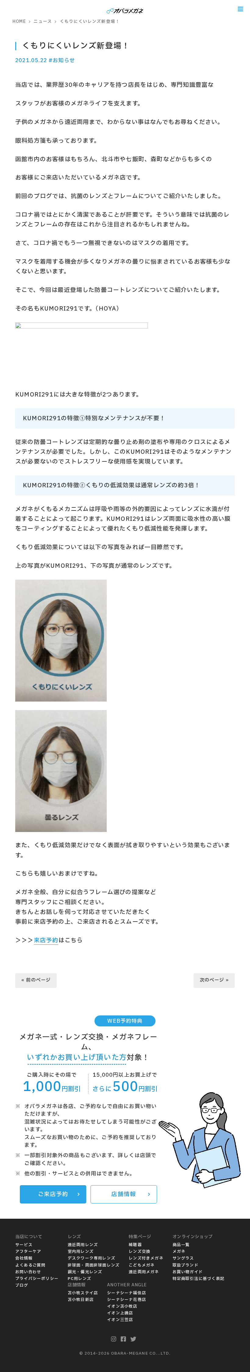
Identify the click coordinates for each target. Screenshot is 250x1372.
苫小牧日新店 (81, 1300)
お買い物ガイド (188, 1272)
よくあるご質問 (30, 1265)
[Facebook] (123, 1339)
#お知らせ (61, 60)
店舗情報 (123, 1194)
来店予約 (46, 940)
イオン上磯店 (120, 1313)
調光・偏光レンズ (85, 1272)
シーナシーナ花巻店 (126, 1300)
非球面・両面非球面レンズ (94, 1265)
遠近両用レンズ (83, 1245)
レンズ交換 (139, 1252)
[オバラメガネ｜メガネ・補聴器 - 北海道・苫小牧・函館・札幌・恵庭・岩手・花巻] (125, 9)
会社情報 (24, 1258)
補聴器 (135, 1245)
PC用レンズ (79, 1279)
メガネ (179, 1252)
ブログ (21, 1285)
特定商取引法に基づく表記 (198, 1279)
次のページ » (214, 980)
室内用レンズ (81, 1252)
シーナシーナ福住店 (126, 1293)
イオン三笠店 (120, 1320)
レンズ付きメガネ (146, 1258)
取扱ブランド (185, 1265)
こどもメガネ (142, 1265)
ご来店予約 (53, 1194)
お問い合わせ (28, 1272)
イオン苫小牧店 (122, 1306)
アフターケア (28, 1252)
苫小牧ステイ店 (83, 1293)
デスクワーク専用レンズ (91, 1258)
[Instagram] (113, 1339)
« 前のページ (36, 980)
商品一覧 (181, 1245)
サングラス (183, 1258)
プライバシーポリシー (37, 1279)
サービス (24, 1245)
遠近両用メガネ (144, 1272)
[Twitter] (133, 1339)
